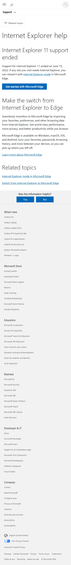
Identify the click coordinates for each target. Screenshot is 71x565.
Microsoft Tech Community (15, 455)
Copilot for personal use (14, 244)
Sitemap (7, 554)
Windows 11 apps (11, 255)
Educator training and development (19, 352)
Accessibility (9, 520)
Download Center (11, 276)
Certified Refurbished (13, 298)
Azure (6, 433)
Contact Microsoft (20, 554)
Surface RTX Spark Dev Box (15, 233)
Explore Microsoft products (15, 250)
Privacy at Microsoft (12, 503)
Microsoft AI (9, 379)
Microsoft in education (13, 325)
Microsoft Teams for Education (17, 336)
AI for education (10, 363)
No (45, 199)
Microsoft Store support (14, 282)
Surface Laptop (10, 222)
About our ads (33, 559)
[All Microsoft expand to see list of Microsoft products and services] (4, 5)
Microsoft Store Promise (14, 304)
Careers (7, 487)
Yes (25, 199)
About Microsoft (11, 492)
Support (8, 12)
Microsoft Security (11, 384)
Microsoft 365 (10, 395)
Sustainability (10, 525)
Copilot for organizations (14, 239)
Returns (7, 287)
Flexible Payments (11, 309)
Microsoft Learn (10, 444)
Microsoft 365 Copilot (13, 412)
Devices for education (13, 330)
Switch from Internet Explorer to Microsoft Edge (30, 183)
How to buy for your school (15, 347)
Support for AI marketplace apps (17, 449)
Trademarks (56, 554)
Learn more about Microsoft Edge (22, 154)
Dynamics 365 (10, 390)
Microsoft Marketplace (13, 460)
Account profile (10, 271)
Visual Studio (9, 471)
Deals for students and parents (17, 358)
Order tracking (10, 293)
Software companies (12, 466)
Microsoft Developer (12, 438)
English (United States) (18, 535)
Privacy (33, 554)
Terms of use (44, 554)
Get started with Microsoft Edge (24, 86)
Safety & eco (9, 559)
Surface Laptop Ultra (12, 228)
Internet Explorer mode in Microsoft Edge (26, 176)
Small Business (10, 417)
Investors (8, 509)
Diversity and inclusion (13, 514)
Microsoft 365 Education (14, 341)
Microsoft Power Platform (14, 401)
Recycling (21, 559)
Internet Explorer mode (37, 74)
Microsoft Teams (11, 406)
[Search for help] (12, 4)
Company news (10, 498)
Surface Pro (9, 217)
